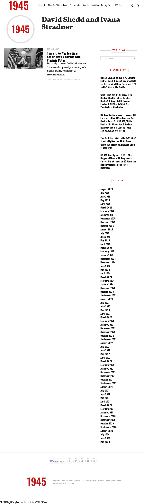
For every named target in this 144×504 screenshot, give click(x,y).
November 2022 (107, 332)
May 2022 (105, 354)
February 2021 (107, 409)
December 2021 (107, 372)
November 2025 (107, 222)
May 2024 (105, 269)
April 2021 (105, 401)
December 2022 (108, 328)
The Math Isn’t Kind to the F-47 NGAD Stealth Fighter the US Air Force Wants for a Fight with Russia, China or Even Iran (118, 143)
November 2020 (107, 420)
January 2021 (106, 412)
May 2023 (105, 310)
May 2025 (105, 240)
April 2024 (105, 273)
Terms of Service (103, 480)
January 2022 (106, 368)
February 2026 (107, 211)
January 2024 (106, 284)
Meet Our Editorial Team (57, 5)
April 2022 (105, 357)
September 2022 (108, 339)
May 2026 (105, 200)
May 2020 (105, 441)
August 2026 (106, 189)
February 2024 (107, 280)
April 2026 (105, 204)
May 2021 (105, 398)
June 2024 (105, 266)
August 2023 (106, 299)
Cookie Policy (116, 480)
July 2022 (105, 346)
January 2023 (106, 324)
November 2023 (107, 288)
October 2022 (107, 335)
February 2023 (107, 321)
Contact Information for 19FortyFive (84, 5)
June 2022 (105, 350)
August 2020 (106, 430)
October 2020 (107, 423)
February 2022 (107, 365)
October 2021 (106, 379)
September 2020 (108, 427)
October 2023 (107, 291)
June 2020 (105, 438)
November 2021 (107, 376)
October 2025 (107, 226)
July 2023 (105, 302)
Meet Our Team (67, 480)
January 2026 (106, 215)
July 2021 (104, 390)
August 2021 (106, 387)
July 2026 (105, 193)
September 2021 (108, 383)
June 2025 (105, 236)
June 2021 (105, 394)
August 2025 (106, 229)
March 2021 (106, 405)
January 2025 (106, 255)
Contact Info (79, 480)
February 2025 (107, 251)
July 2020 (105, 434)
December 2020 (108, 416)
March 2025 (106, 247)
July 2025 (105, 233)
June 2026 (105, 196)
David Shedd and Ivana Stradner (58, 79)
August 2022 (106, 343)
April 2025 (105, 244)
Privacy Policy (106, 5)
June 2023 (105, 306)
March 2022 (106, 361)
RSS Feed (118, 5)
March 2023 (106, 317)
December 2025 (108, 218)
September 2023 (108, 295)
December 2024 (108, 258)
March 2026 (106, 207)
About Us (42, 5)
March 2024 (106, 277)
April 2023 (105, 313)
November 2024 (108, 262)
